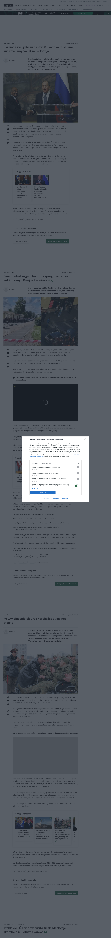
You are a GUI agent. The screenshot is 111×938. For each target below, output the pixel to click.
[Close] (85, 439)
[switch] (77, 467)
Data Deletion (45, 498)
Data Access (55, 498)
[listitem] (55, 463)
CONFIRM (43, 492)
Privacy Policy (65, 498)
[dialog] (55, 469)
